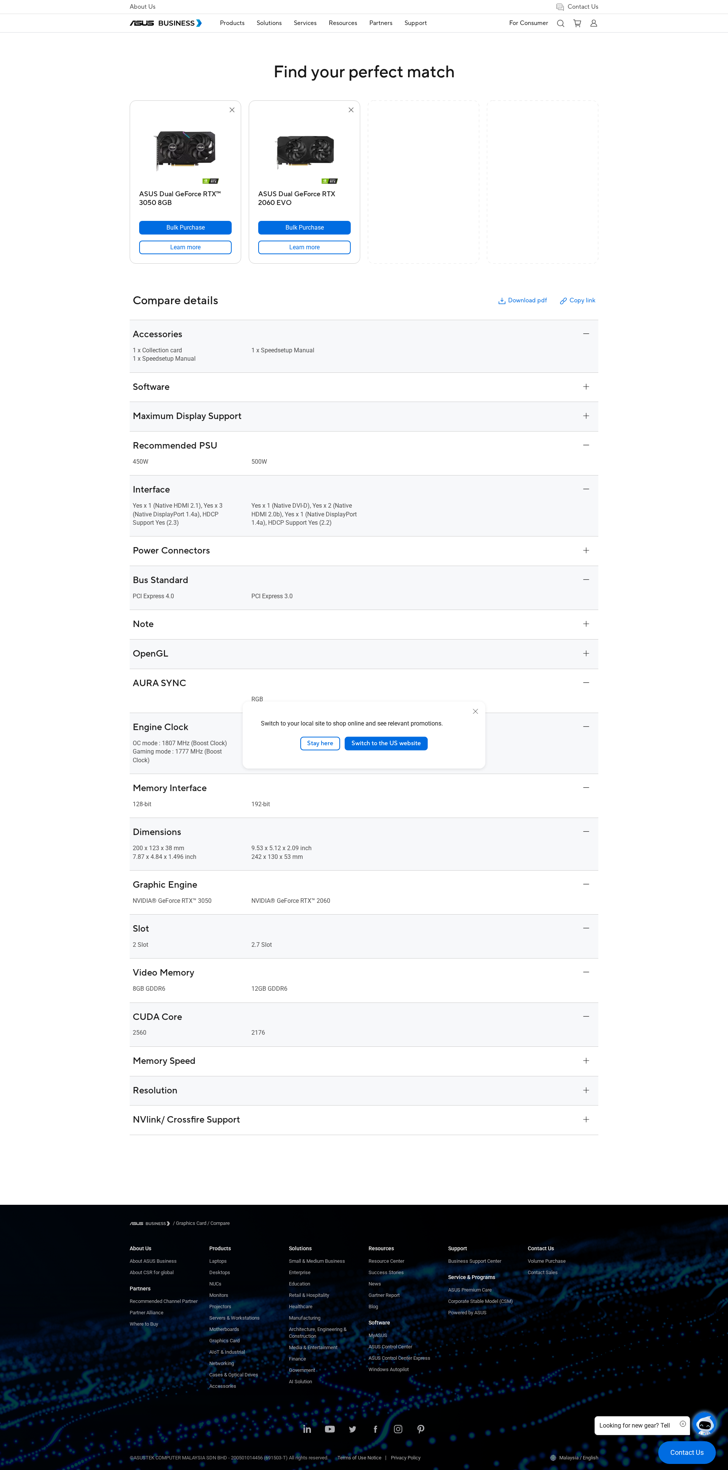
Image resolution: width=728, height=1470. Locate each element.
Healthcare (300, 1306)
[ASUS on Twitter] (353, 1430)
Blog (373, 1306)
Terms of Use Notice (359, 1458)
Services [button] (305, 23)
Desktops (219, 1272)
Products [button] (232, 23)
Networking (221, 1363)
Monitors (218, 1295)
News (375, 1284)
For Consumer (528, 23)
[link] (185, 247)
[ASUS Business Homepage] (166, 23)
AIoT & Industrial (227, 1352)
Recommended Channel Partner (164, 1301)
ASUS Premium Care (470, 1290)
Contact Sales (543, 1272)
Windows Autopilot (389, 1369)
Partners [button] (380, 23)
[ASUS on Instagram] (398, 1430)
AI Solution (300, 1381)
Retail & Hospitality (309, 1295)
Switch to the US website (386, 743)
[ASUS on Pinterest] (421, 1430)
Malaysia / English (578, 1458)
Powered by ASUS (467, 1312)
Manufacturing (304, 1318)
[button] (560, 23)
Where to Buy (144, 1324)
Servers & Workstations (234, 1318)
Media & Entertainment (313, 1347)
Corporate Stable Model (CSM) (480, 1301)
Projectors (220, 1306)
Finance (297, 1359)
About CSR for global (152, 1272)
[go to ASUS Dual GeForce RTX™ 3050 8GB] (185, 150)
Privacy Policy (405, 1458)
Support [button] (416, 23)
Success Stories (386, 1272)
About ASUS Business (153, 1261)
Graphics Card (224, 1340)
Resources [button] (343, 23)
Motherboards (224, 1329)
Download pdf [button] (527, 300)
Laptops (218, 1261)
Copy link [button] (582, 300)
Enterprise (300, 1272)
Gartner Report (384, 1295)
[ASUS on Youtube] (330, 1430)
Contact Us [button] (583, 7)
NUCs (215, 1284)
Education (299, 1284)
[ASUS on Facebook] (375, 1430)
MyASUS (378, 1335)
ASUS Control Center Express (399, 1358)
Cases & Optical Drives (233, 1375)
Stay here (320, 743)
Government (302, 1370)
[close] (475, 711)
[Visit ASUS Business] (151, 1223)
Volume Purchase (547, 1261)
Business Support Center (474, 1261)
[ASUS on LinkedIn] (307, 1430)
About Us (142, 7)
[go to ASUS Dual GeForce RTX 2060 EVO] (304, 150)
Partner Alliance (146, 1312)
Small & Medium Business (317, 1261)
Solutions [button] (269, 23)
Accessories (222, 1386)
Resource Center (386, 1261)
